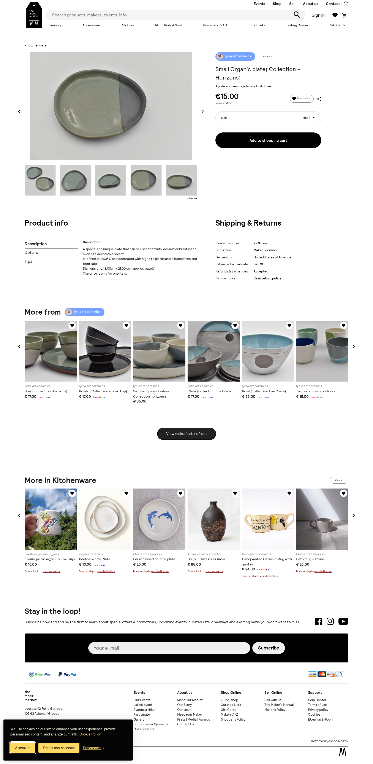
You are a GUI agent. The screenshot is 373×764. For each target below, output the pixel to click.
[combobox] (268, 117)
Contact (333, 3)
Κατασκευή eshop (324, 741)
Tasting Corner (297, 25)
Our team (184, 710)
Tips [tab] (28, 261)
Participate (142, 714)
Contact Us (185, 724)
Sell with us (272, 700)
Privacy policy (318, 710)
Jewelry (55, 25)
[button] (19, 346)
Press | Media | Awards (193, 719)
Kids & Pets (257, 25)
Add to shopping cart (268, 140)
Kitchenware (37, 45)
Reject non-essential (59, 747)
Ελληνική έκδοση (320, 719)
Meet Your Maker (189, 714)
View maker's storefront (186, 433)
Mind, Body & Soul (168, 25)
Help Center (317, 700)
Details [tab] (31, 252)
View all (339, 480)
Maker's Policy (274, 710)
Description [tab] (36, 244)
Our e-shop (229, 700)
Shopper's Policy (233, 719)
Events (259, 3)
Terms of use (317, 705)
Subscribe (268, 648)
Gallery (139, 719)
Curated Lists (231, 705)
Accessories (91, 25)
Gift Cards (337, 25)
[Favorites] (72, 325)
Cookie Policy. (90, 734)
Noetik (343, 741)
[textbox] (268, 116)
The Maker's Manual (279, 705)
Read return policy (267, 278)
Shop (277, 3)
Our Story (184, 705)
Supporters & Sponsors (151, 724)
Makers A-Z (229, 714)
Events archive (144, 710)
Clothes (128, 25)
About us (310, 3)
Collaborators (144, 729)
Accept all (22, 747)
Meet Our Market (190, 700)
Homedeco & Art (215, 25)
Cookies (314, 714)
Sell (292, 3)
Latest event (143, 705)
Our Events (142, 700)
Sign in (318, 15)
